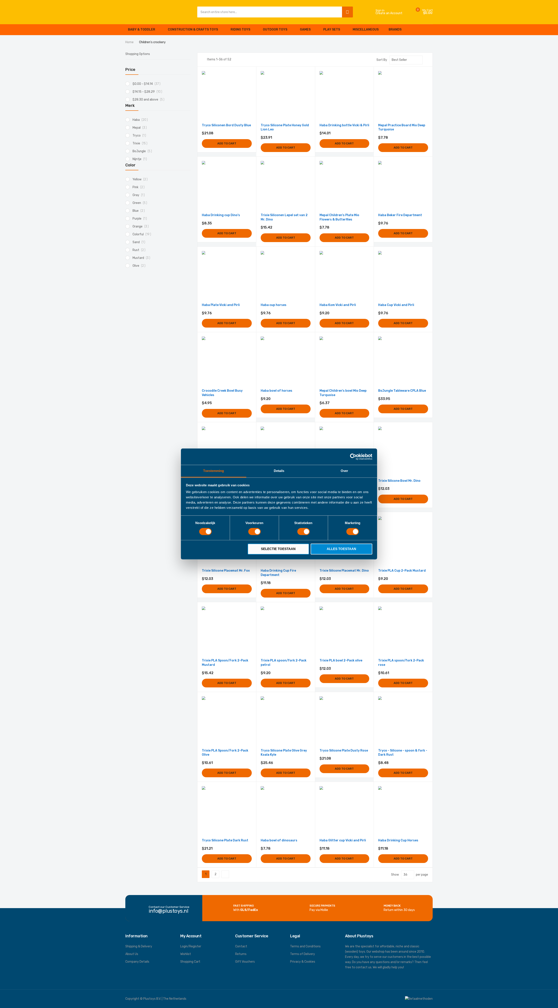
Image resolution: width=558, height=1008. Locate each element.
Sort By (381, 60)
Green (141, 203)
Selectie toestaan (278, 549)
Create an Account (389, 13)
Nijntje (141, 159)
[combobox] (268, 12)
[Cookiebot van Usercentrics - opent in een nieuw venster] (353, 456)
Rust (140, 250)
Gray (140, 195)
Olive (140, 266)
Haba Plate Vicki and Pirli (221, 305)
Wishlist (185, 954)
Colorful (143, 234)
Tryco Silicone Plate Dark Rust (225, 840)
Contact (241, 946)
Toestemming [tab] (213, 471)
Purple (141, 218)
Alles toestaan (341, 549)
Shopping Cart (190, 962)
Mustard (142, 258)
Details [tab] (279, 471)
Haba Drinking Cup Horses (398, 840)
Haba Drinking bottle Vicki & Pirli (344, 125)
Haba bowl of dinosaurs (279, 840)
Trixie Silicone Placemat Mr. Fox (226, 570)
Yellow (141, 179)
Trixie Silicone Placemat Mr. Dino (344, 570)
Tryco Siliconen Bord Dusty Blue (226, 125)
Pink (140, 187)
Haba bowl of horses (276, 391)
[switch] (254, 532)
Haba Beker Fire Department (400, 215)
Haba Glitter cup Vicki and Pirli (343, 840)
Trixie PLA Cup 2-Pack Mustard (402, 570)
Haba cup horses (273, 305)
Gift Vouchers (245, 962)
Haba (141, 120)
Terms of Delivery (302, 954)
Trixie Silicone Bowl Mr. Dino (399, 481)
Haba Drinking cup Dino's (221, 215)
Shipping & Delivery (138, 946)
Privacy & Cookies (302, 962)
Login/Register (190, 946)
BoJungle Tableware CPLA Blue (402, 391)
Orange (142, 226)
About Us (131, 954)
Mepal (141, 128)
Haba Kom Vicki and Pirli (338, 305)
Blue (140, 211)
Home (129, 42)
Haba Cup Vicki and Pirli (396, 305)
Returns (241, 954)
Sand (140, 242)
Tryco (140, 135)
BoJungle (143, 151)
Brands (395, 29)
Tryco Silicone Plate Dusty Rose (344, 750)
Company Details (137, 962)
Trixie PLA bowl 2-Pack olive (341, 660)
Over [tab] (344, 471)
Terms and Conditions (305, 946)
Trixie (141, 143)
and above (150, 99)
